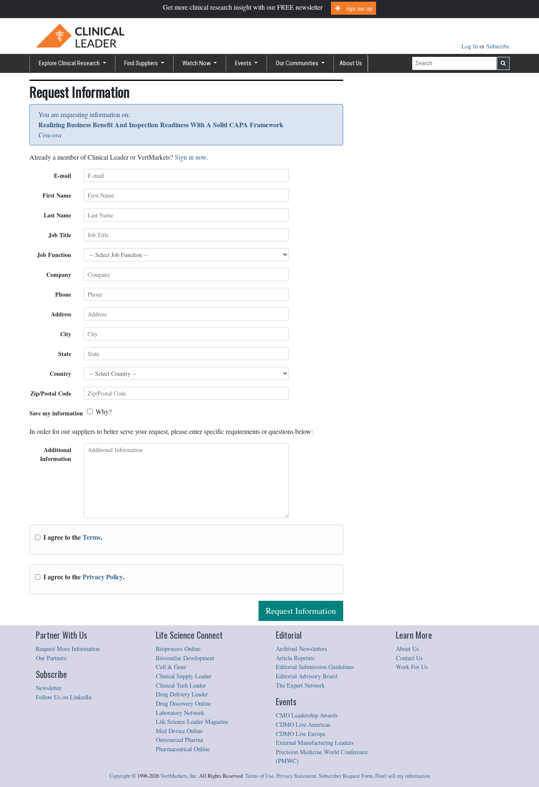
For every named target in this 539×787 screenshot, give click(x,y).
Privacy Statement (296, 775)
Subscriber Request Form (346, 775)
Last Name (57, 215)
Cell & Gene (171, 667)
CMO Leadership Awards (307, 715)
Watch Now (197, 63)
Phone (63, 294)
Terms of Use (259, 775)
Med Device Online (179, 731)
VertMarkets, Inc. (179, 775)
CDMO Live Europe (300, 734)
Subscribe (498, 46)
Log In (471, 46)
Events (244, 63)
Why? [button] (104, 411)
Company (58, 274)
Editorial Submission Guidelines (315, 667)
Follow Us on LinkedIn (64, 697)
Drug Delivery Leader (182, 694)
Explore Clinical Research (70, 63)
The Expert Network (300, 685)
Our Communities (298, 63)
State (64, 353)
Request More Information (68, 649)
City (65, 333)
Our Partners (51, 658)
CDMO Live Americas (303, 724)
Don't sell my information (402, 775)
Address (61, 314)
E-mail (62, 175)
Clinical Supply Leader (183, 676)
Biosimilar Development (185, 658)
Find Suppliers (141, 63)
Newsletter (48, 688)
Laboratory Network (180, 713)
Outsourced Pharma (179, 740)
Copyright (120, 775)
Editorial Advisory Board (306, 676)
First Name (57, 195)
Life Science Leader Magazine (192, 721)
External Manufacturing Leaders (315, 743)
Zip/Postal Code (50, 393)
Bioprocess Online (178, 649)
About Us (350, 63)
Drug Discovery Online (183, 703)
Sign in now (190, 157)
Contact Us (409, 658)
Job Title (59, 234)
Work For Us (412, 667)
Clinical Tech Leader (181, 685)
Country (60, 373)
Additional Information (55, 454)
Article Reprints (295, 658)
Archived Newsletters (301, 649)
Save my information (56, 413)
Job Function (54, 254)
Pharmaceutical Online (183, 749)
